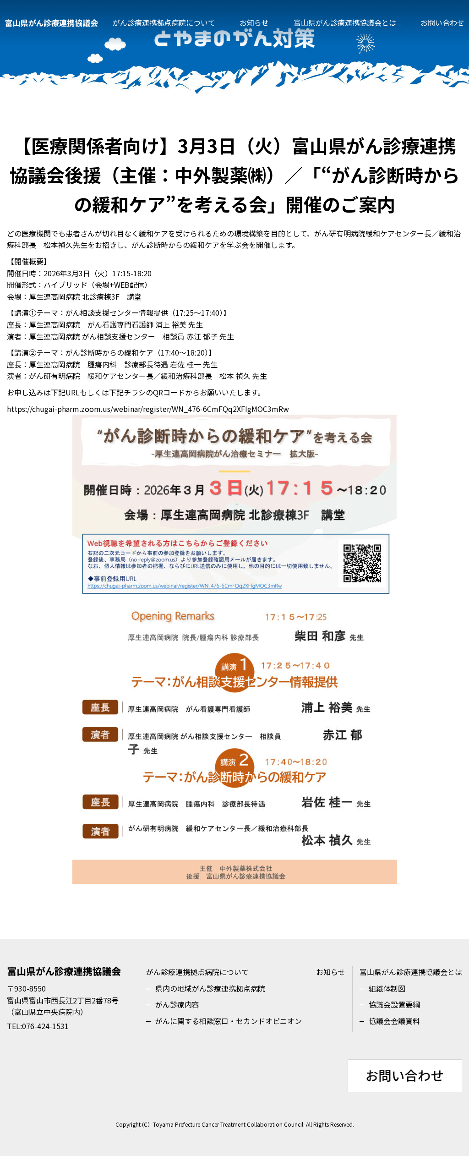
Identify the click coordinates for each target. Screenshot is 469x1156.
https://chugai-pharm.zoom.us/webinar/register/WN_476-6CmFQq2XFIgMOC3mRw (148, 408)
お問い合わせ (442, 22)
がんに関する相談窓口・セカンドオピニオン (228, 1020)
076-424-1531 (45, 1025)
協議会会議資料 (394, 1020)
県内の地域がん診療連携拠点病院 (210, 988)
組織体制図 (387, 988)
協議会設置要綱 (394, 1004)
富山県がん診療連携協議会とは (345, 22)
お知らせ (254, 22)
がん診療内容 (177, 1004)
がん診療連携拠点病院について (164, 22)
